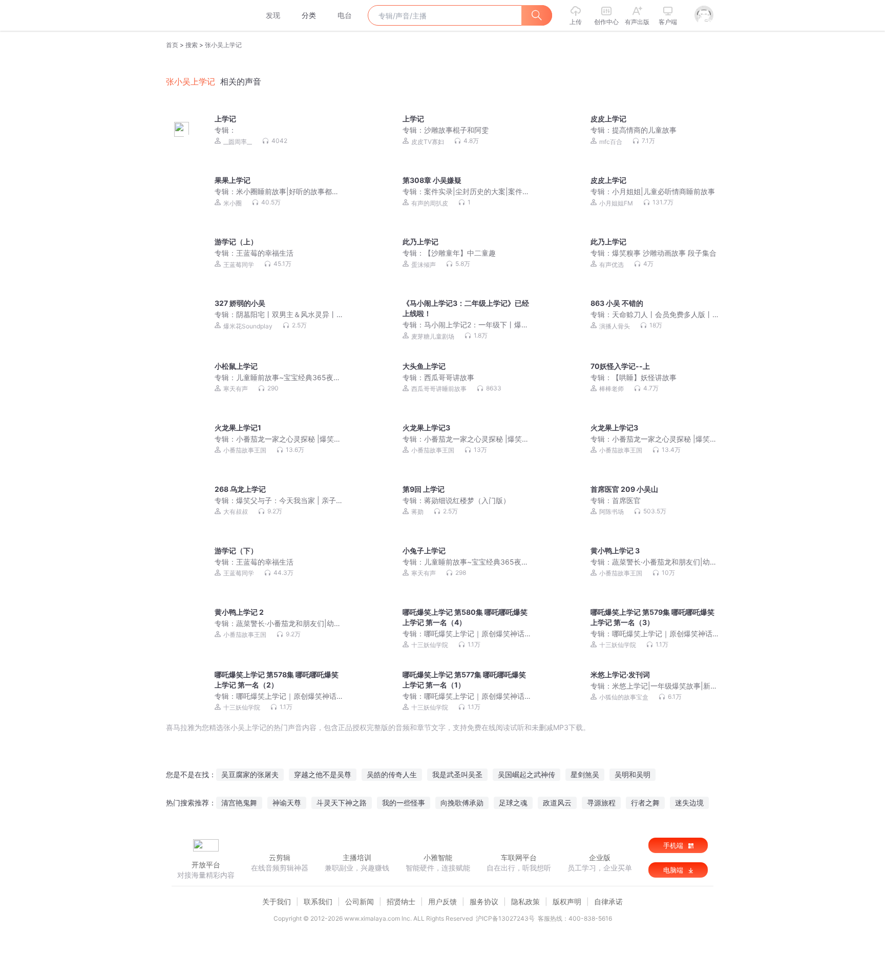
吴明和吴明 (632, 774)
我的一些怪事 (403, 802)
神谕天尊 (286, 802)
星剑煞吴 (585, 774)
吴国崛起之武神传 (526, 774)
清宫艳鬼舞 (239, 802)
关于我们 (276, 901)
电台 (345, 15)
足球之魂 (513, 802)
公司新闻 (359, 901)
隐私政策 (525, 901)
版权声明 (567, 901)
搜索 (191, 45)
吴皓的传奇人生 (392, 774)
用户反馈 (442, 901)
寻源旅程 (601, 802)
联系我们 (318, 901)
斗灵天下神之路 (342, 802)
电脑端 (674, 870)
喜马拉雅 (205, 15)
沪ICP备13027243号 (505, 918)
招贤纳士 (401, 901)
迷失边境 (689, 802)
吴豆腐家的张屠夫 (250, 774)
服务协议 (484, 901)
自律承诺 (608, 901)
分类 (309, 15)
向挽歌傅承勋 (461, 802)
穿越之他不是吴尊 (322, 774)
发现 (273, 15)
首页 (172, 45)
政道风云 (557, 802)
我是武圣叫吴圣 (457, 774)
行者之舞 (645, 802)
